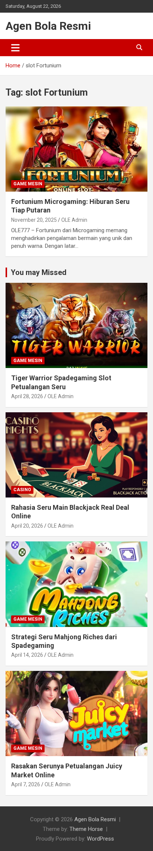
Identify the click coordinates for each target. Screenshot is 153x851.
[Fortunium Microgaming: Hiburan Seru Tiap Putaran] (76, 149)
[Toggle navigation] (15, 47)
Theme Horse (86, 829)
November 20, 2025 (34, 220)
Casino (22, 489)
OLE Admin (74, 220)
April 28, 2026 (27, 396)
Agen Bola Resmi (48, 25)
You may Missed (38, 272)
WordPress (100, 838)
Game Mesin (27, 183)
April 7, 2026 (25, 784)
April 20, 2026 (27, 526)
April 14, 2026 (27, 655)
